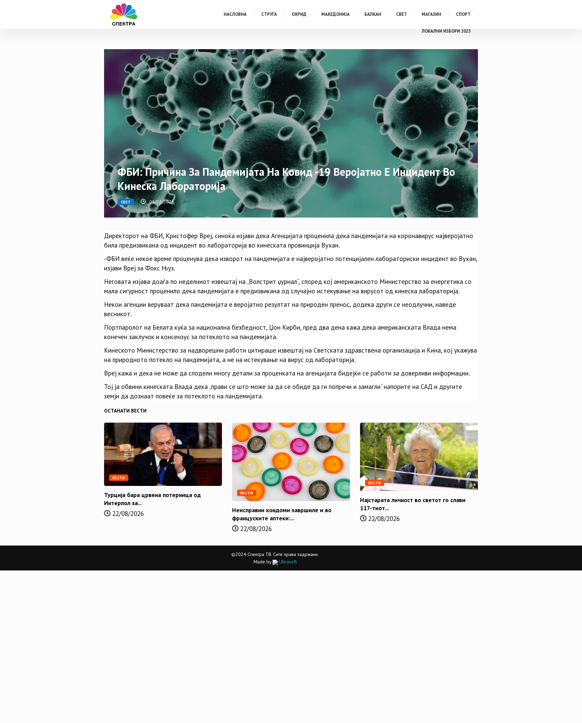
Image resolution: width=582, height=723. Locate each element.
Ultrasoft (287, 562)
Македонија (335, 14)
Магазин (431, 14)
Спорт (463, 14)
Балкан (372, 14)
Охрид (299, 14)
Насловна (235, 14)
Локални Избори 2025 (446, 31)
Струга (269, 14)
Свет (401, 14)
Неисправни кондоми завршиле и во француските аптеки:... (281, 514)
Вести (118, 477)
